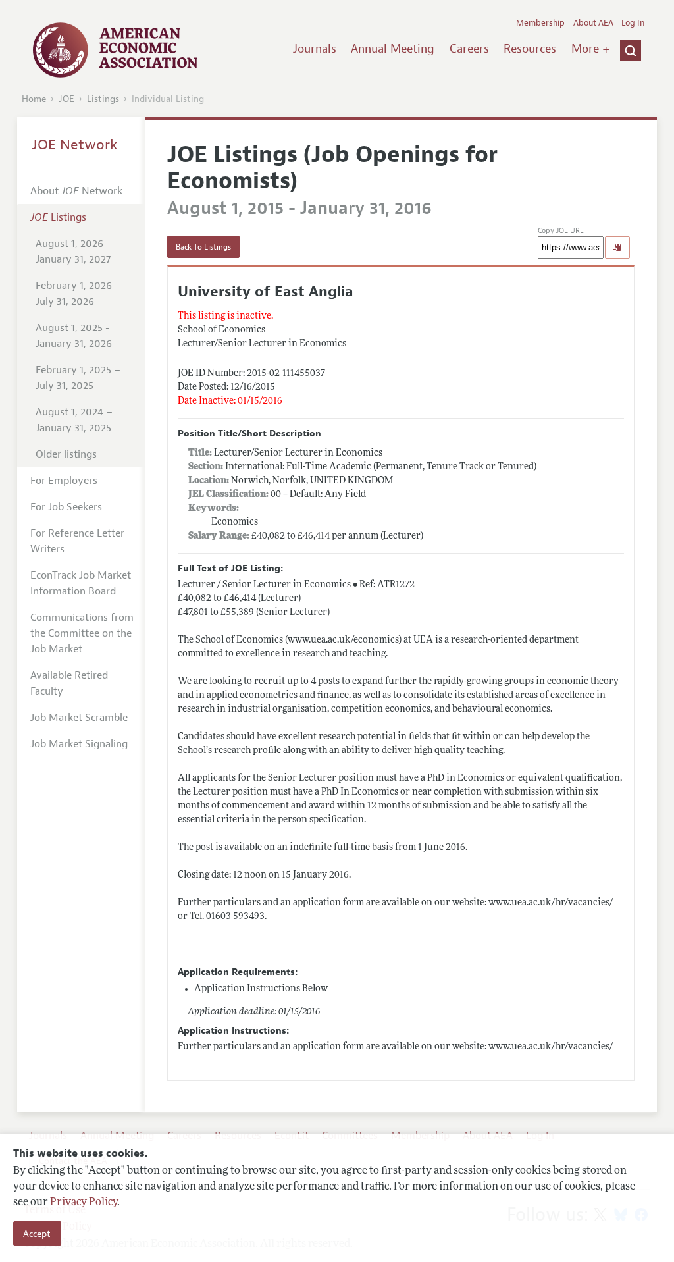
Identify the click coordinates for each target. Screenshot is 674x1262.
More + (590, 48)
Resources (530, 48)
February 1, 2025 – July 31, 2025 (78, 377)
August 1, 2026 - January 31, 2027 (73, 251)
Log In (632, 23)
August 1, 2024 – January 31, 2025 (74, 420)
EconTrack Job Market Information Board (80, 583)
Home (34, 99)
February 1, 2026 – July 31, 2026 (78, 293)
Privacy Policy (83, 1202)
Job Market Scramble (79, 717)
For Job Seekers (66, 506)
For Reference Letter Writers (77, 541)
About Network (76, 190)
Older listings (66, 454)
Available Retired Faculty (69, 683)
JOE (66, 99)
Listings (103, 99)
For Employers (63, 480)
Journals (314, 48)
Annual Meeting (392, 48)
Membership (540, 23)
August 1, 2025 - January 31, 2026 (74, 335)
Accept (37, 1234)
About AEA (593, 23)
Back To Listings (203, 247)
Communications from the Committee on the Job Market (82, 633)
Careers (469, 48)
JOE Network (75, 145)
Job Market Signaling (79, 743)
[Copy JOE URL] (617, 247)
